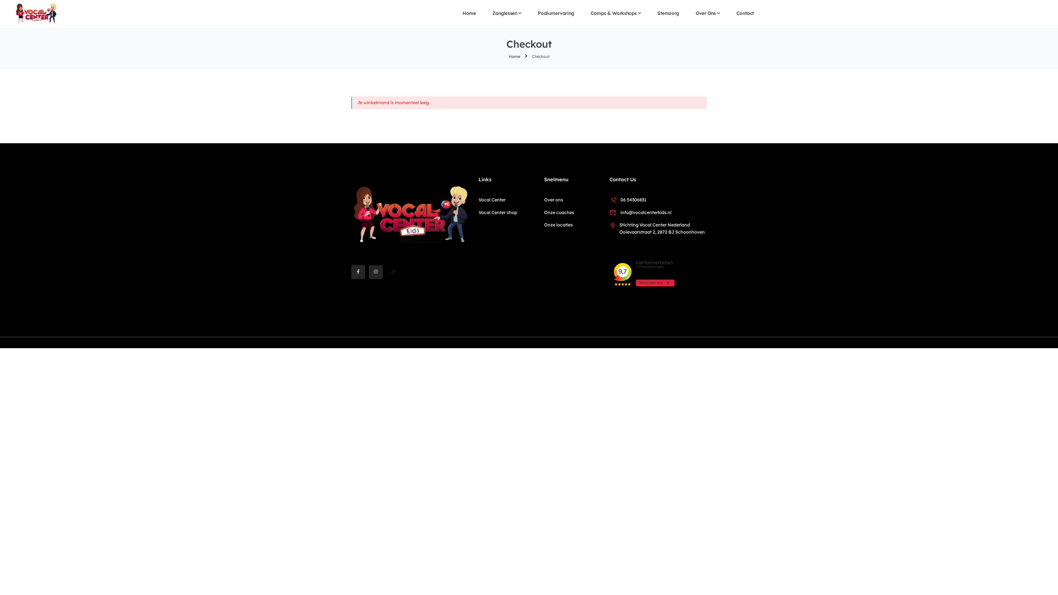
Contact (745, 13)
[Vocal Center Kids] (36, 13)
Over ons (706, 13)
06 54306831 (633, 199)
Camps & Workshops (614, 13)
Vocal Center (492, 199)
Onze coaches (559, 212)
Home (469, 13)
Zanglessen (504, 13)
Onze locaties (558, 225)
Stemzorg (668, 13)
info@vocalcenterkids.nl (645, 212)
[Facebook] (358, 272)
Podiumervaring (556, 13)
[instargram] (376, 272)
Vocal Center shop (498, 212)
